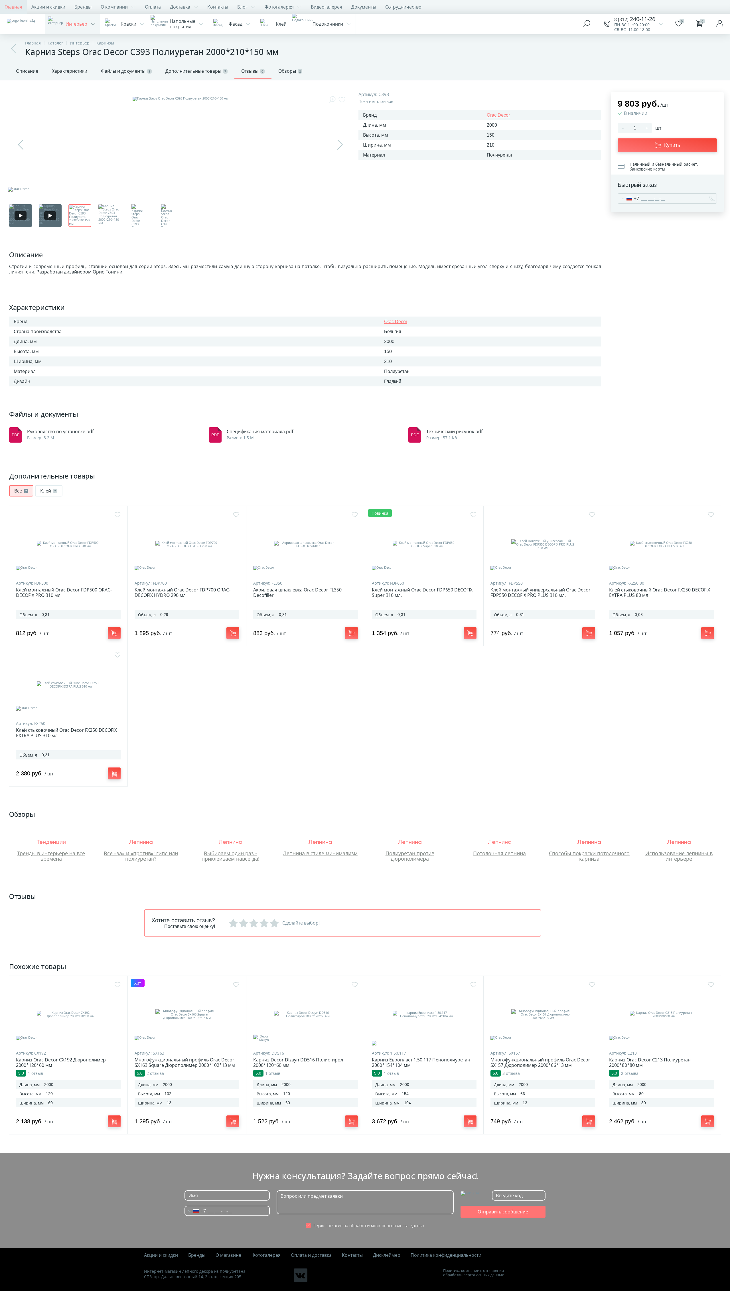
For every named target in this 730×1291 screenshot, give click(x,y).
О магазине (228, 1255)
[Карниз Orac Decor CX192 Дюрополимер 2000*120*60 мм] (68, 1014)
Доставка (180, 7)
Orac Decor (498, 115)
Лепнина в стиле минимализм (320, 853)
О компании (114, 7)
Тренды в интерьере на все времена (51, 856)
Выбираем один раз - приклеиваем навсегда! (230, 856)
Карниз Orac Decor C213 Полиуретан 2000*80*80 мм (650, 1062)
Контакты (217, 7)
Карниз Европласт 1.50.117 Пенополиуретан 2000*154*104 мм (421, 1062)
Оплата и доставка (311, 1255)
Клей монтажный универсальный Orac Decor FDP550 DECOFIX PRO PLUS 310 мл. (540, 592)
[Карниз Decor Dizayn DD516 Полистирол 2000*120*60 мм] (305, 1014)
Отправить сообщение (503, 1212)
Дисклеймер (386, 1255)
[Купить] (114, 633)
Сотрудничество (403, 7)
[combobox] (628, 198)
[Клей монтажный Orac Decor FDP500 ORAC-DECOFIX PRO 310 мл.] (68, 544)
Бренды (83, 7)
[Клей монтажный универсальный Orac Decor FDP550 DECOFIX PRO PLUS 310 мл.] (542, 544)
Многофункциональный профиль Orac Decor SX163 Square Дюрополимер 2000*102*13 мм (185, 1062)
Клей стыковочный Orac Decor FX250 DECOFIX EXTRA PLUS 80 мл (659, 592)
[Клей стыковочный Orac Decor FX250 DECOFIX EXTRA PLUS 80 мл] (661, 544)
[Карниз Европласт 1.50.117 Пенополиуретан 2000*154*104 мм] (424, 1014)
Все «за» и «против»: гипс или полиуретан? (141, 856)
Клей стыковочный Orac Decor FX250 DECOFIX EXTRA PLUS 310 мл (66, 732)
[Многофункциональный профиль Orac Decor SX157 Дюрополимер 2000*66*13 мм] (542, 1014)
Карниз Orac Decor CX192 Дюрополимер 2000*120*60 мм (61, 1062)
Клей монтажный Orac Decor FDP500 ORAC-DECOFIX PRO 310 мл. (64, 592)
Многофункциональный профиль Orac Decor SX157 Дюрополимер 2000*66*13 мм (540, 1062)
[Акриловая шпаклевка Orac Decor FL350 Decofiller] (305, 544)
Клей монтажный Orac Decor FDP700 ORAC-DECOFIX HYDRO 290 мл (182, 592)
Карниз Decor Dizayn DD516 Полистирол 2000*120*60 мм (298, 1062)
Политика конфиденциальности (446, 1255)
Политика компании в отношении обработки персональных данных (473, 1272)
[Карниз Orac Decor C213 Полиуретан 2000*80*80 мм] (661, 1014)
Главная (13, 7)
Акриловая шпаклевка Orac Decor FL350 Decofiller (297, 592)
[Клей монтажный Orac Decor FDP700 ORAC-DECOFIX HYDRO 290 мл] (187, 544)
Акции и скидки (48, 7)
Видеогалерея (326, 7)
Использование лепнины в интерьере (679, 856)
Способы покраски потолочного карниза (589, 856)
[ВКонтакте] (300, 1275)
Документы (363, 7)
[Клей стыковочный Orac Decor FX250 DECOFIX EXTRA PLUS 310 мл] (68, 684)
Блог (242, 7)
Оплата (153, 7)
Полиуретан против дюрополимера (410, 856)
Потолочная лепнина (499, 853)
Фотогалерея (279, 7)
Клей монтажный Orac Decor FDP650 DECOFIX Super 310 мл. (422, 592)
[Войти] (719, 24)
